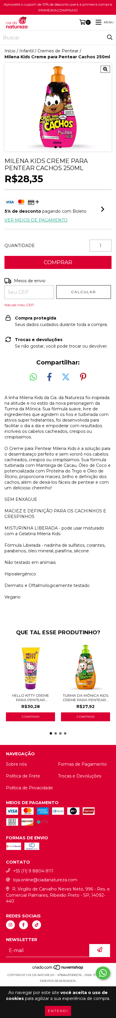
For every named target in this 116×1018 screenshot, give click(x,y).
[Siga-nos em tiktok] (36, 924)
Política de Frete (23, 776)
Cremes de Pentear (58, 51)
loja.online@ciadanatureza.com (45, 880)
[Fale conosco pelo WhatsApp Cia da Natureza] (103, 973)
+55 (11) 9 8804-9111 (33, 871)
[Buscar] (110, 37)
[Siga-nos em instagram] (10, 924)
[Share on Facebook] (49, 377)
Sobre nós (16, 764)
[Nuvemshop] (58, 969)
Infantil (26, 51)
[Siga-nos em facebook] (23, 924)
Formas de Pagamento (82, 764)
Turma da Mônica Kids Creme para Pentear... (86, 697)
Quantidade (19, 245)
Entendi (58, 1011)
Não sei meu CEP (19, 305)
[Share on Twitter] (65, 377)
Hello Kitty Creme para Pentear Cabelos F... (30, 697)
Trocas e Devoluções (79, 776)
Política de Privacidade (29, 787)
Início (9, 51)
